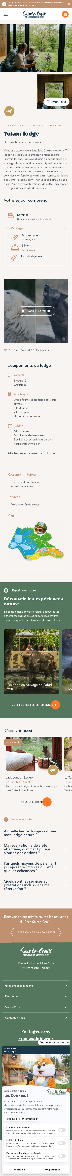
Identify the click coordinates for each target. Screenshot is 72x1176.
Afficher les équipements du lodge (31, 453)
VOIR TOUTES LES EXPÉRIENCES (32, 705)
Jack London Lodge (19, 777)
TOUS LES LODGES (32, 802)
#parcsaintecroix (36, 1038)
